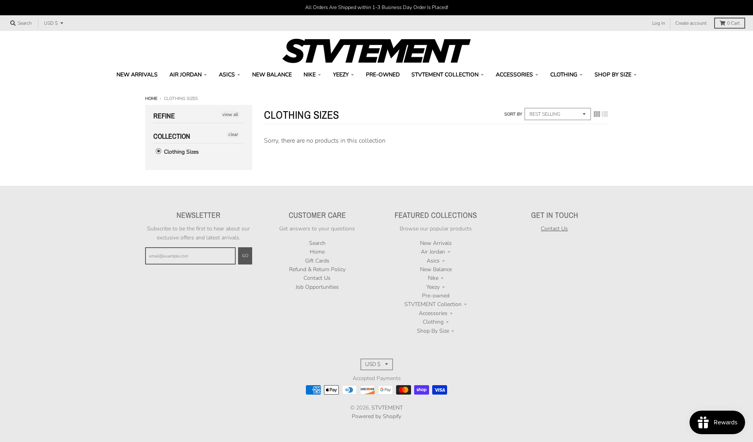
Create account (691, 23)
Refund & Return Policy (317, 269)
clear (233, 134)
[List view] (605, 114)
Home (151, 98)
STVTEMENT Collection (433, 304)
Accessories (433, 313)
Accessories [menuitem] (514, 74)
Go (245, 256)
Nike (433, 278)
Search (317, 243)
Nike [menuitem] (310, 74)
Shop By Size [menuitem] (613, 74)
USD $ (51, 23)
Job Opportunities (317, 287)
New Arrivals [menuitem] (137, 74)
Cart (733, 23)
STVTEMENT (387, 407)
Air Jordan (433, 251)
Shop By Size (433, 331)
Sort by (513, 114)
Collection (171, 136)
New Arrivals (436, 243)
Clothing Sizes (180, 152)
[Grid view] (597, 114)
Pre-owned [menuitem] (383, 74)
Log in (658, 23)
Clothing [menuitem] (563, 74)
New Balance (436, 269)
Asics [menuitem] (227, 74)
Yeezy (433, 287)
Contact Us (317, 278)
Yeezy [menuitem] (341, 74)
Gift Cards (317, 260)
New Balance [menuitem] (272, 74)
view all (230, 114)
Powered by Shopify (376, 416)
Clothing (433, 322)
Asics (433, 260)
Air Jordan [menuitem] (185, 74)
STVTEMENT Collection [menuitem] (444, 74)
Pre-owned (435, 295)
